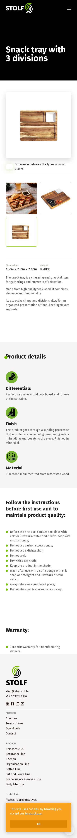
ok (38, 824)
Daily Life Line (15, 784)
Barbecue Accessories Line (23, 779)
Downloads (13, 728)
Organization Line (17, 764)
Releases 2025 (15, 749)
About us (11, 718)
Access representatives (21, 799)
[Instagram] (7, 703)
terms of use (33, 813)
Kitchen (11, 759)
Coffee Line (13, 769)
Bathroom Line (15, 754)
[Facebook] (12, 703)
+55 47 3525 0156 (16, 696)
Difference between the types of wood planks (40, 166)
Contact (11, 733)
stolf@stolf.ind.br (17, 691)
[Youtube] (22, 703)
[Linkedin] (17, 703)
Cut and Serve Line (18, 774)
